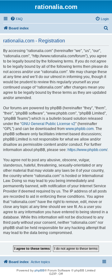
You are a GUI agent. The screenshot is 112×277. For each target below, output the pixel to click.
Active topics (40, 262)
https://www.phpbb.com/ (87, 150)
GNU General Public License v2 (48, 124)
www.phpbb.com (80, 129)
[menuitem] (16, 19)
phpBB (39, 270)
